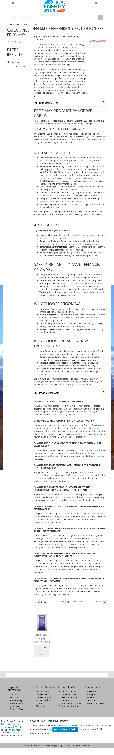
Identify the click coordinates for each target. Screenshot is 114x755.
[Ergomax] (97, 33)
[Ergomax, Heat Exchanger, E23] (41, 622)
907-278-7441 (14, 729)
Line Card (14, 697)
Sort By (35, 601)
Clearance (66, 700)
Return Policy (16, 706)
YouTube (91, 700)
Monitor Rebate (68, 691)
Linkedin (91, 697)
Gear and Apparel (69, 697)
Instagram (92, 694)
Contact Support (43, 697)
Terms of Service (18, 709)
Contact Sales (42, 694)
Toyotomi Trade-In (69, 694)
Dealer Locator (42, 691)
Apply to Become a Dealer (65, 729)
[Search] (100, 17)
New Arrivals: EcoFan (71, 703)
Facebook (91, 691)
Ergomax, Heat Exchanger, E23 (41, 640)
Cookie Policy (16, 700)
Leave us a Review (95, 703)
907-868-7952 (15, 735)
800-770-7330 (16, 732)
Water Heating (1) (16, 41)
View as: (98, 601)
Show (62, 601)
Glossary (40, 706)
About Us (14, 694)
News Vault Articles (70, 706)
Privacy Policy (16, 703)
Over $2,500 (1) (17, 66)
